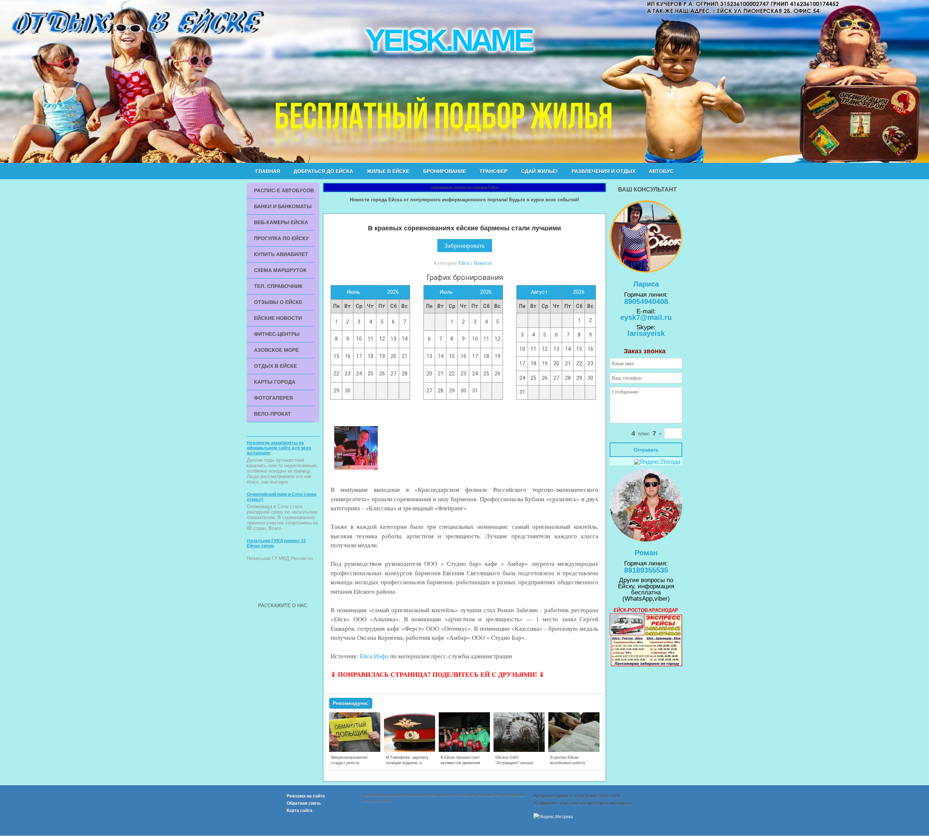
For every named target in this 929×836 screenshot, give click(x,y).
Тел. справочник (278, 286)
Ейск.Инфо (374, 656)
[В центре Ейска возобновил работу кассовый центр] (574, 750)
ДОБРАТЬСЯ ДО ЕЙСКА (323, 171)
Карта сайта (299, 810)
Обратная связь (304, 803)
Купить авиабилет (281, 254)
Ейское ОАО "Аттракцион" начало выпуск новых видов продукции (514, 765)
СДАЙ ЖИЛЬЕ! (539, 171)
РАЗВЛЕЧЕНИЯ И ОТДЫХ (603, 171)
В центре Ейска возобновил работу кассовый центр (567, 762)
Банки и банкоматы (283, 206)
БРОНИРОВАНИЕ (444, 171)
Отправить (646, 450)
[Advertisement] (283, 582)
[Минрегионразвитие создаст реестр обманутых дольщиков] (355, 750)
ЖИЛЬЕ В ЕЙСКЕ (388, 171)
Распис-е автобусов (284, 190)
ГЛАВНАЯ (267, 171)
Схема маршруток (280, 270)
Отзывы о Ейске (278, 302)
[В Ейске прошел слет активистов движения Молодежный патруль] (465, 750)
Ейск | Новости (475, 262)
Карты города (274, 382)
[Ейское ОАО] (519, 750)
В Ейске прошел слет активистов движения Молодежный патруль (460, 762)
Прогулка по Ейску (281, 238)
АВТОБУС (661, 171)
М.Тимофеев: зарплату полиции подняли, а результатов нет (407, 762)
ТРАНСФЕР (493, 171)
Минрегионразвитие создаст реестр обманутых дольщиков (352, 762)
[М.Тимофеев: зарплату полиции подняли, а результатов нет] (410, 750)
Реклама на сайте (306, 796)
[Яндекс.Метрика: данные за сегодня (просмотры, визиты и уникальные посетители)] (553, 816)
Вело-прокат (272, 414)
